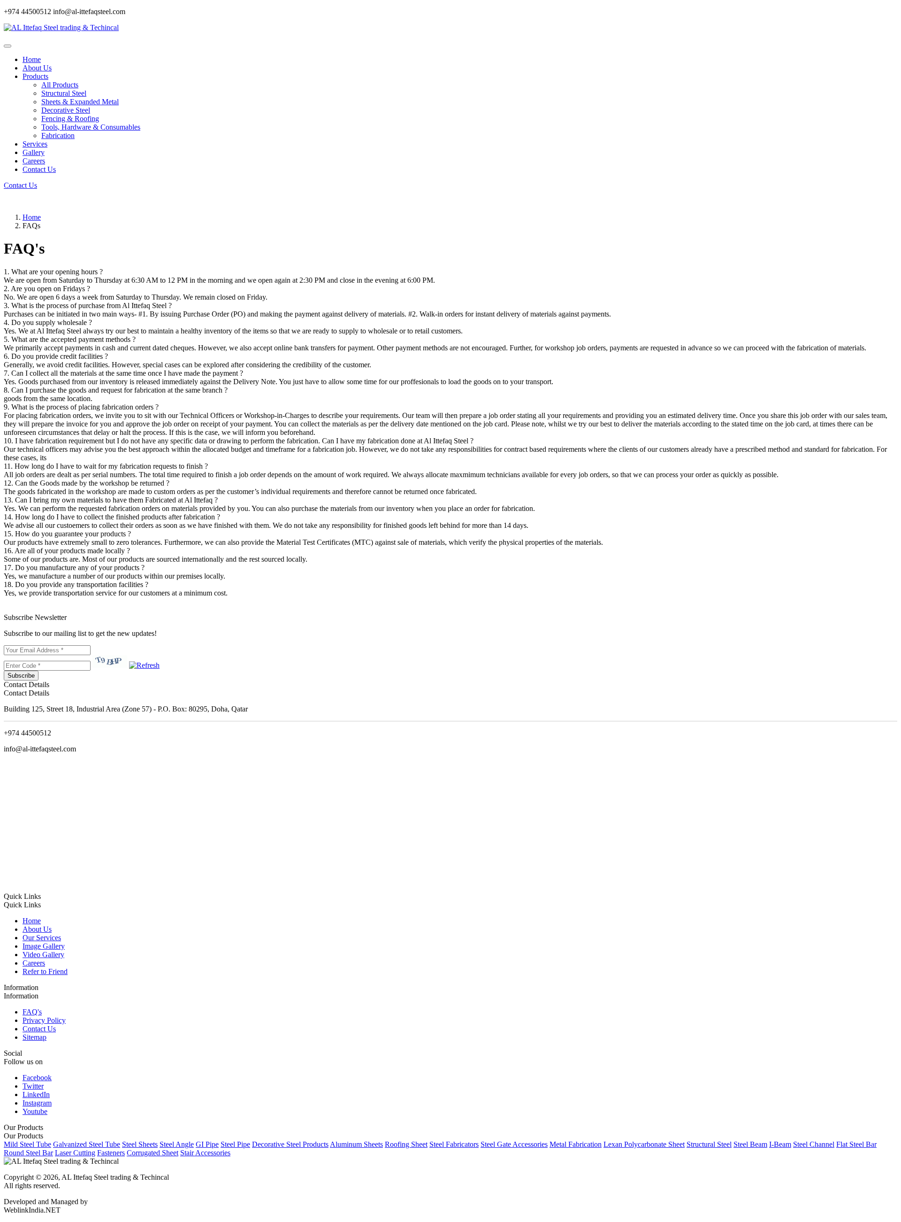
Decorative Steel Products (290, 1144)
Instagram (37, 1103)
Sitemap (34, 1037)
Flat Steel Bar (856, 1144)
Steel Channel (813, 1144)
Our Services (42, 938)
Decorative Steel (65, 110)
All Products (59, 85)
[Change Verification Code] (144, 665)
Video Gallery (43, 955)
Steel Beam (750, 1144)
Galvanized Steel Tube (86, 1144)
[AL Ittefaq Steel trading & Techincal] (61, 27)
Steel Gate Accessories (514, 1144)
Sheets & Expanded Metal (80, 102)
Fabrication (58, 135)
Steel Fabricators (454, 1144)
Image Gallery (44, 946)
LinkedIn (36, 1094)
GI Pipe (207, 1144)
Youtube (35, 1111)
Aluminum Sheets (356, 1144)
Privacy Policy (44, 1020)
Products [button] (35, 76)
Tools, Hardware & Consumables (90, 127)
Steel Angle (177, 1144)
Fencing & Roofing (70, 119)
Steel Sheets (140, 1144)
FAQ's (32, 1012)
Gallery (34, 152)
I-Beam (780, 1144)
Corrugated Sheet (152, 1153)
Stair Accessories (205, 1153)
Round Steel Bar (28, 1153)
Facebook (37, 1078)
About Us (37, 68)
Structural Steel (63, 93)
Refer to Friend (45, 971)
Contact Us (39, 169)
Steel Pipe (235, 1144)
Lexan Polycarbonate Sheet (644, 1144)
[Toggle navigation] (7, 46)
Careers (34, 161)
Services (35, 144)
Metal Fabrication (576, 1144)
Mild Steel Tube (27, 1144)
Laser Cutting (75, 1153)
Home (32, 59)
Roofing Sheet (406, 1144)
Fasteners (111, 1153)
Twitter (33, 1086)
